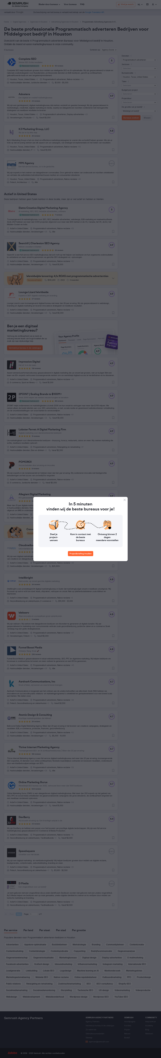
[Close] (125, 500)
